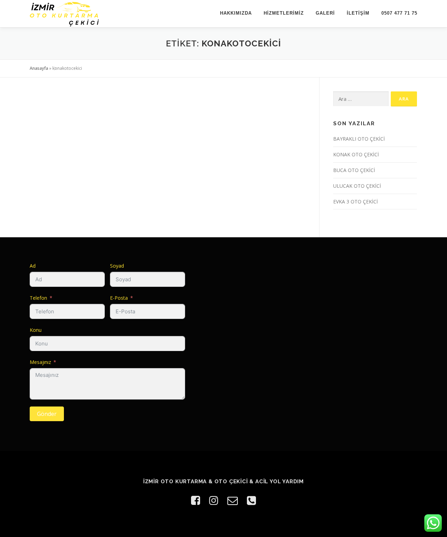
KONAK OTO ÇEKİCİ (356, 154)
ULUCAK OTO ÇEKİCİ (357, 185)
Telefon (38, 297)
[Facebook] (195, 500)
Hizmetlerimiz (284, 13)
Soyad (117, 265)
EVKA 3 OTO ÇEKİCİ (355, 201)
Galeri (325, 13)
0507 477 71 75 (399, 13)
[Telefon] (251, 500)
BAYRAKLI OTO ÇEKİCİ (359, 138)
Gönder (47, 414)
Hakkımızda (236, 13)
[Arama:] (361, 98)
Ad (33, 265)
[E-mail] (232, 500)
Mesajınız (40, 362)
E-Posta (119, 297)
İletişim (358, 13)
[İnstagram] (213, 500)
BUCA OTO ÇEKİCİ (354, 170)
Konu (36, 330)
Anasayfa (39, 68)
